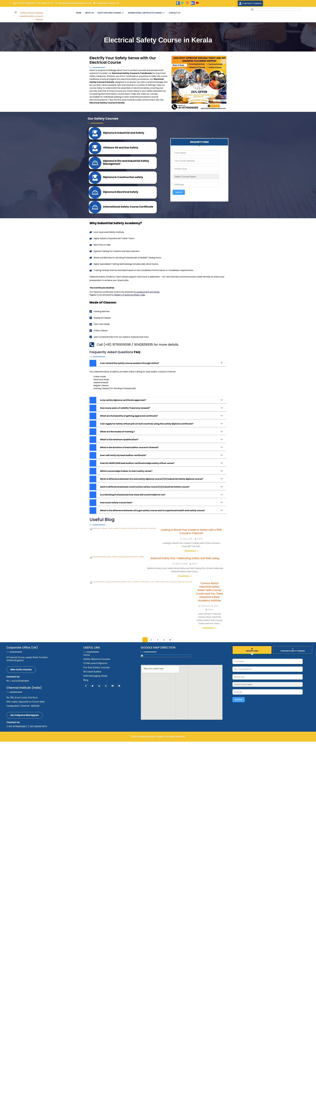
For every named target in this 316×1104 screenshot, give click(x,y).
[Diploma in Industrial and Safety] (95, 133)
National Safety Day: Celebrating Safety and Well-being (185, 558)
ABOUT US (89, 13)
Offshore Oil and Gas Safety (120, 147)
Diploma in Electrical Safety (120, 192)
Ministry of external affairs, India (129, 295)
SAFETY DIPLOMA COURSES (109, 13)
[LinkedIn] (193, 3)
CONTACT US (174, 13)
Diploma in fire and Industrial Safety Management (126, 162)
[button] (158, 363)
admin (200, 539)
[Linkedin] (119, 685)
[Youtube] (198, 3)
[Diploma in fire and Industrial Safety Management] (95, 163)
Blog (85, 680)
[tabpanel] (272, 681)
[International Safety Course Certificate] (95, 207)
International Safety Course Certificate (128, 206)
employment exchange (148, 292)
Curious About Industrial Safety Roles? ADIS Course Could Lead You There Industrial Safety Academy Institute (209, 591)
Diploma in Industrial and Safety (123, 133)
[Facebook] (178, 3)
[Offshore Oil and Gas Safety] (95, 148)
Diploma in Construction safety (123, 177)
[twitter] (183, 3)
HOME (78, 13)
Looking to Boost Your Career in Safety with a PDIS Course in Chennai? (191, 531)
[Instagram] (188, 3)
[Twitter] (92, 685)
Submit (178, 192)
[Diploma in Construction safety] (95, 177)
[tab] (199, 142)
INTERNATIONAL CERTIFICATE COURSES (145, 13)
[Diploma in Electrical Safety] (95, 192)
